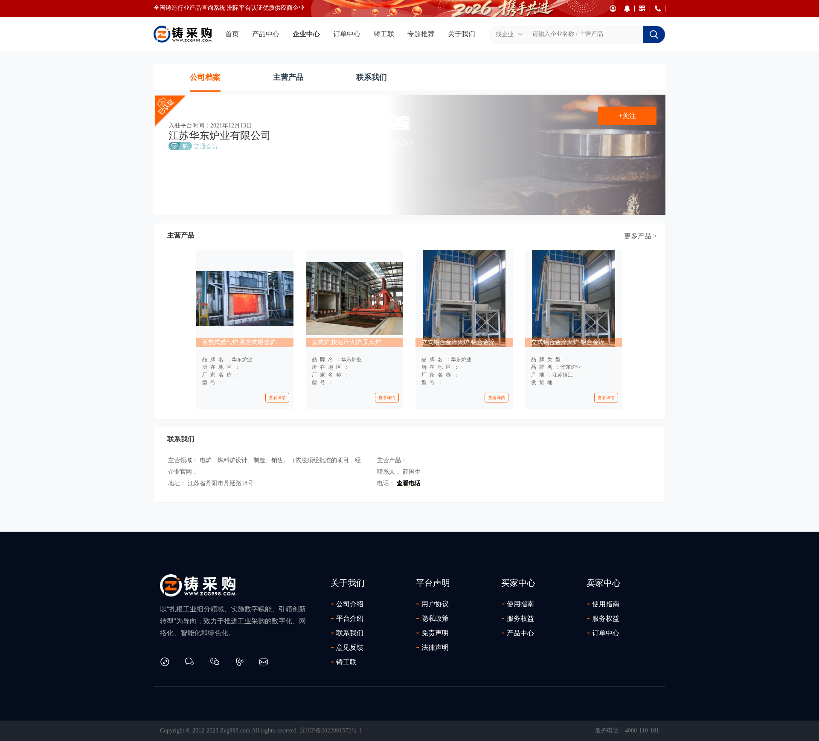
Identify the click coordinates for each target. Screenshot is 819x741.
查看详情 (277, 397)
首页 (232, 34)
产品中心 (265, 34)
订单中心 (346, 34)
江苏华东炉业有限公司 (219, 135)
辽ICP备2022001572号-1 (331, 730)
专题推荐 (421, 34)
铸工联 (384, 34)
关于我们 (461, 34)
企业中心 (306, 34)
